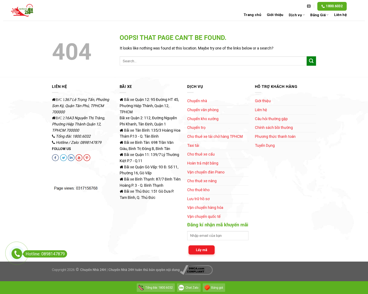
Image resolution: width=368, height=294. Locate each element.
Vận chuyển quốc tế (204, 216)
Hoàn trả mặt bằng (202, 163)
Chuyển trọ (196, 127)
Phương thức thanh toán (275, 136)
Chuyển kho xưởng (202, 118)
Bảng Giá (318, 15)
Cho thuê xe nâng (202, 181)
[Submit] (311, 61)
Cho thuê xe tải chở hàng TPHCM (215, 136)
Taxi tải (193, 145)
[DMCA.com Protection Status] (62, 173)
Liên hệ (340, 15)
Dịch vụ (295, 15)
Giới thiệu (275, 15)
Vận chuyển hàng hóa (205, 207)
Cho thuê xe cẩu (201, 154)
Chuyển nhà (197, 101)
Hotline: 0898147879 (45, 253)
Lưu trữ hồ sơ (198, 198)
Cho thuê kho (198, 190)
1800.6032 (334, 6)
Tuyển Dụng (265, 145)
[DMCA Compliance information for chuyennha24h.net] (196, 270)
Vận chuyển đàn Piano (205, 172)
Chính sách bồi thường (274, 127)
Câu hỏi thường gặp (271, 118)
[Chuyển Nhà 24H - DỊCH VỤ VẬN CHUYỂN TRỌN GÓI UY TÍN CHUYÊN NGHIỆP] (22, 10)
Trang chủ (252, 15)
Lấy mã (201, 250)
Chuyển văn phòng (202, 110)
